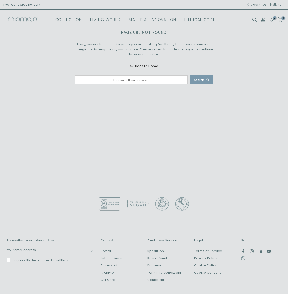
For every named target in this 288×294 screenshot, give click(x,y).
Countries (259, 4)
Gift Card (108, 280)
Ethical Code (200, 19)
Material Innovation (152, 19)
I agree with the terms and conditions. (41, 260)
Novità (106, 251)
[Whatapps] (243, 259)
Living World (105, 19)
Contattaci (156, 280)
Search (199, 80)
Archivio (107, 272)
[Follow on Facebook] (243, 251)
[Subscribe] (88, 250)
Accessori (109, 265)
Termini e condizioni (164, 272)
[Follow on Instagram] (252, 251)
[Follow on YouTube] (269, 251)
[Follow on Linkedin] (260, 251)
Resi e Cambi (158, 258)
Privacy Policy (205, 258)
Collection (68, 19)
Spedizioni (156, 251)
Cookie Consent (207, 272)
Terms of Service (208, 251)
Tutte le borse (112, 258)
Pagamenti (156, 265)
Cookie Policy (205, 265)
